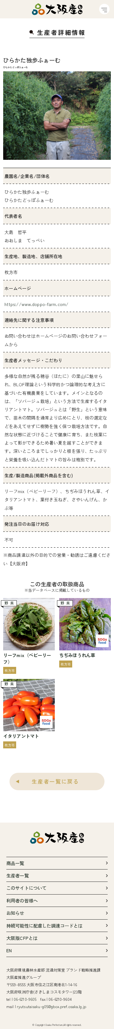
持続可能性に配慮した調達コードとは (44, 925)
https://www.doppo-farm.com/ (36, 304)
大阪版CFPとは (21, 938)
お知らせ (15, 912)
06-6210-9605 (25, 999)
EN (9, 950)
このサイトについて (26, 887)
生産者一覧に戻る (55, 781)
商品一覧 (15, 863)
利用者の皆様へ (22, 900)
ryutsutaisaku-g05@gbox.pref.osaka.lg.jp (51, 1006)
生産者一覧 (17, 875)
